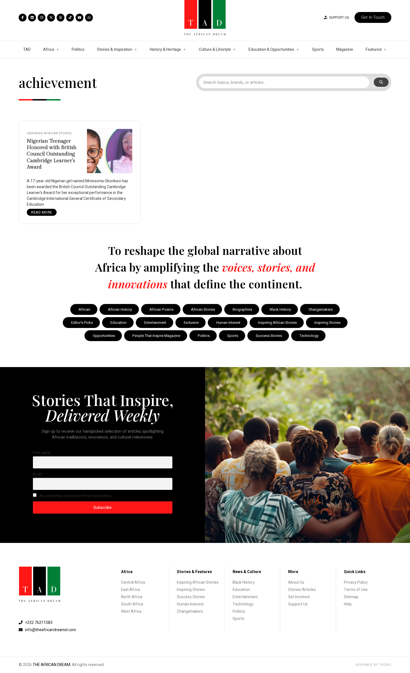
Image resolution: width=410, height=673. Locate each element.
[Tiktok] (70, 17)
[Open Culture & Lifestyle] (234, 49)
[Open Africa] (57, 49)
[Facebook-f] (22, 17)
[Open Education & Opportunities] (298, 49)
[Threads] (60, 17)
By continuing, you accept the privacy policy (75, 496)
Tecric (385, 664)
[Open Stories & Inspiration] (136, 49)
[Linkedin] (32, 17)
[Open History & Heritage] (184, 49)
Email (37, 474)
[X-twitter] (51, 17)
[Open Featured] (385, 49)
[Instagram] (41, 17)
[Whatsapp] (89, 17)
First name (41, 453)
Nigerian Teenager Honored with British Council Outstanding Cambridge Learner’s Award (51, 154)
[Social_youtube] (79, 17)
